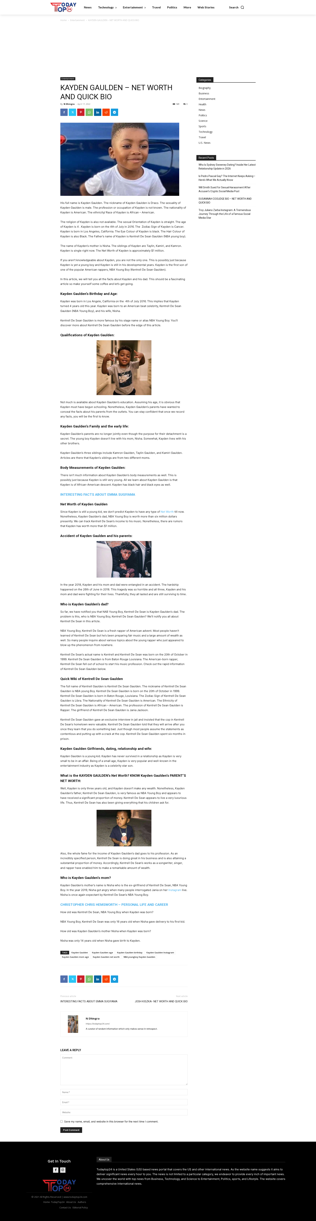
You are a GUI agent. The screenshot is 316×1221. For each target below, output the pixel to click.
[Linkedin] (97, 112)
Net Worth (167, 511)
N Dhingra (69, 104)
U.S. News (204, 142)
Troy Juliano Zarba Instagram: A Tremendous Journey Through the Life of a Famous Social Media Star (225, 214)
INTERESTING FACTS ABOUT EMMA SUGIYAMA (97, 494)
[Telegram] (114, 112)
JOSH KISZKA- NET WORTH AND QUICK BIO (161, 1001)
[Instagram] (62, 1170)
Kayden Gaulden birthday (129, 952)
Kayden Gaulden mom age (75, 957)
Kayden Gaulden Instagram (160, 952)
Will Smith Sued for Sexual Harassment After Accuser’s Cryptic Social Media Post (225, 189)
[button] (236, 7)
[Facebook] (64, 112)
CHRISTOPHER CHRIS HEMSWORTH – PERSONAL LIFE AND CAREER (114, 904)
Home (63, 20)
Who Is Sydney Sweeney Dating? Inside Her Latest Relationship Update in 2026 (227, 166)
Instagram (174, 890)
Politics (203, 115)
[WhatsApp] (89, 112)
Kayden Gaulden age (102, 952)
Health (202, 104)
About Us (104, 1159)
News (202, 110)
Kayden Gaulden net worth (106, 957)
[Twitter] (72, 112)
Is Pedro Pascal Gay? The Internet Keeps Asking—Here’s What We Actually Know (227, 178)
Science (203, 121)
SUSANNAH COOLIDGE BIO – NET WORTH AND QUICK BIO (225, 200)
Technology (205, 131)
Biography (205, 88)
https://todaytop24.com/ (98, 1023)
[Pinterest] (80, 112)
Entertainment (77, 20)
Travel (202, 137)
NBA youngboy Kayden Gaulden (139, 957)
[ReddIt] (106, 112)
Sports (202, 126)
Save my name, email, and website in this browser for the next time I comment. (111, 1121)
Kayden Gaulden (80, 952)
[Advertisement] (158, 49)
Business (204, 93)
